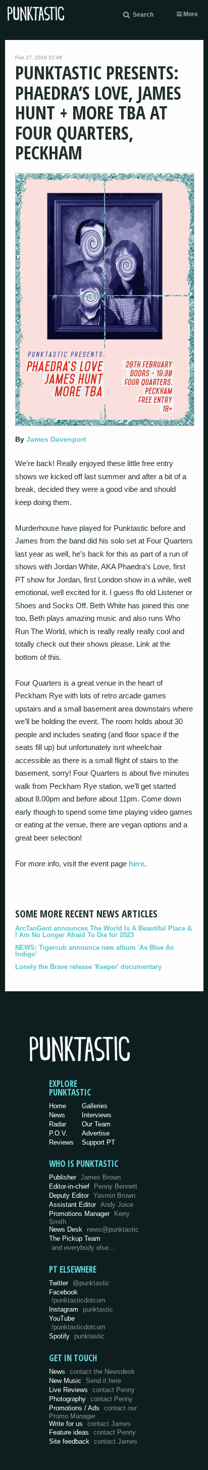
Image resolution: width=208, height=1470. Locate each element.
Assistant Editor (91, 1204)
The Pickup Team (74, 1238)
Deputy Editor (92, 1195)
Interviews (97, 1115)
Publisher (85, 1177)
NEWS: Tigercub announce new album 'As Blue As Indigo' (94, 951)
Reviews (61, 1142)
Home (57, 1106)
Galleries (95, 1106)
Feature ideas (92, 1432)
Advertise (96, 1133)
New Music (85, 1380)
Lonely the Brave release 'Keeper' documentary (88, 967)
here (136, 863)
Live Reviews (92, 1390)
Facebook (77, 1296)
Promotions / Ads (93, 1412)
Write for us (90, 1423)
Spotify (77, 1336)
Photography (91, 1399)
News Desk (94, 1229)
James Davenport (56, 439)
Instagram (81, 1309)
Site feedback (93, 1441)
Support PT (98, 1142)
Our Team (96, 1124)
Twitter (79, 1283)
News (57, 1115)
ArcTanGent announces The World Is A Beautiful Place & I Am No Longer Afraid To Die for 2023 (103, 932)
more (190, 14)
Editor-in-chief (93, 1186)
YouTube (77, 1323)
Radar (57, 1124)
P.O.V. (58, 1133)
